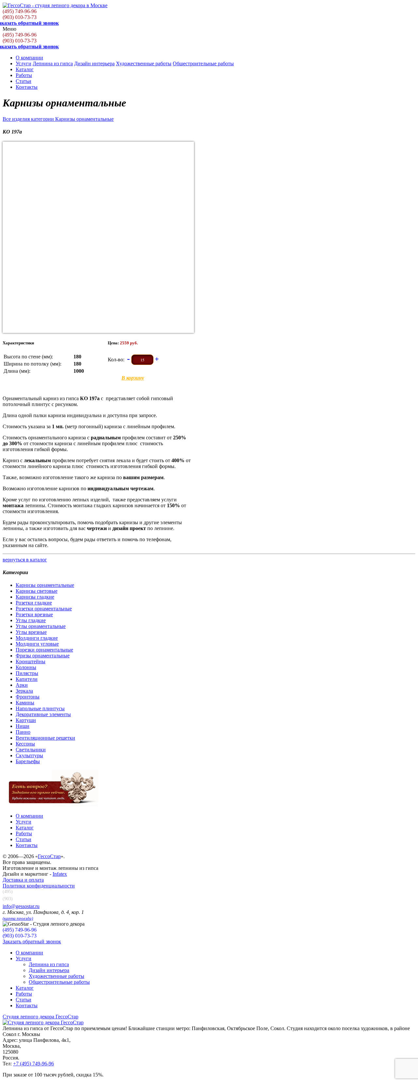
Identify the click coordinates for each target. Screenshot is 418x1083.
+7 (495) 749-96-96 (33, 1063)
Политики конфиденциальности (39, 885)
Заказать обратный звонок (32, 941)
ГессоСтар (49, 856)
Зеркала (24, 691)
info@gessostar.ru (21, 906)
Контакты (27, 87)
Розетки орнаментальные (44, 608)
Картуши (26, 720)
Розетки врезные (34, 614)
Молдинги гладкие (37, 638)
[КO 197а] (98, 237)
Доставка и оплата (23, 880)
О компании (29, 57)
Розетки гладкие (34, 602)
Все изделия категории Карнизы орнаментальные (58, 119)
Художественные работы (143, 63)
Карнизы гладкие (35, 597)
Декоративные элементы (43, 714)
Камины (25, 702)
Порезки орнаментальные (44, 649)
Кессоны (25, 743)
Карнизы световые (36, 591)
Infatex (60, 874)
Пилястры (27, 673)
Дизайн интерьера (94, 63)
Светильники (31, 749)
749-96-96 (20, 11)
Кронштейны (30, 661)
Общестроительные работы (203, 63)
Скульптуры (29, 755)
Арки (22, 685)
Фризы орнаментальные (43, 655)
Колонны (26, 667)
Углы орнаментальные (41, 626)
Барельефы (28, 761)
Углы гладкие (31, 620)
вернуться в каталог (25, 559)
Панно (23, 732)
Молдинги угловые (37, 644)
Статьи (23, 81)
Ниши (22, 726)
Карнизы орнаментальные (45, 585)
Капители (27, 679)
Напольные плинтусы (40, 708)
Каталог (25, 69)
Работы (24, 75)
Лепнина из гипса (53, 63)
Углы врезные (31, 632)
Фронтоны (28, 696)
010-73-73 (20, 17)
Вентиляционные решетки (45, 738)
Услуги (23, 63)
